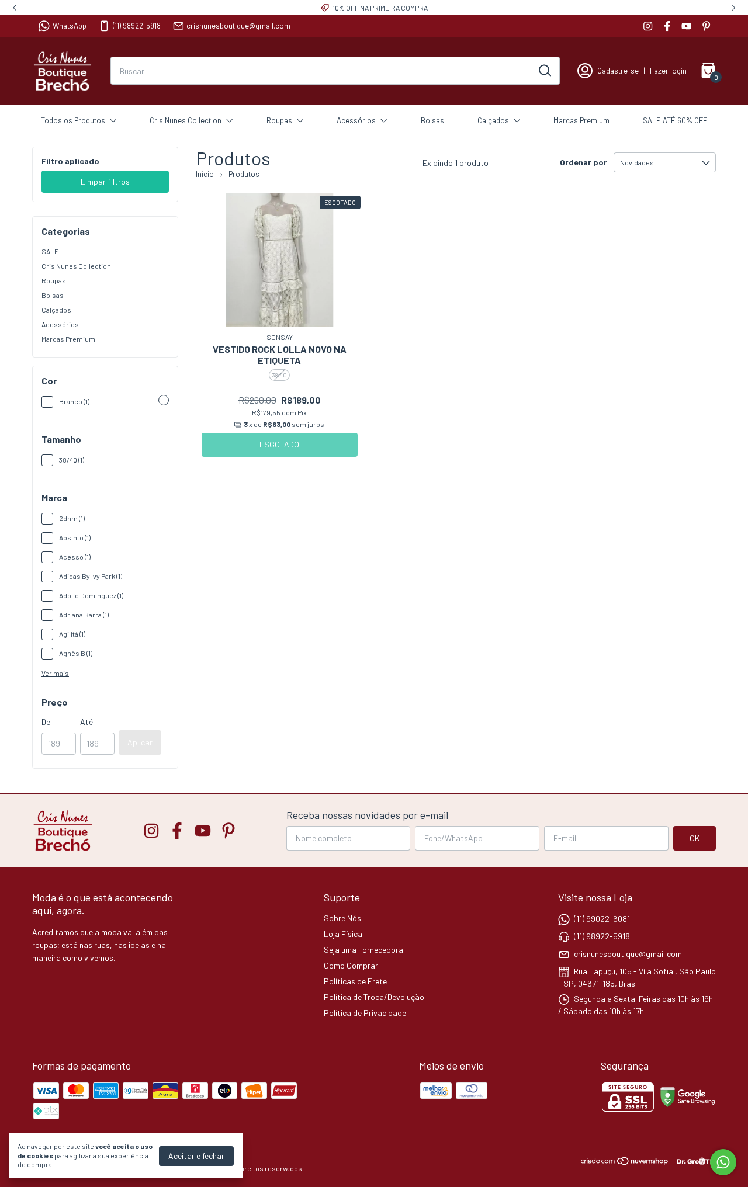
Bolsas (432, 120)
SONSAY (279, 337)
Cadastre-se (618, 70)
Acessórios (356, 120)
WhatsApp (69, 25)
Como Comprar (351, 965)
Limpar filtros (105, 181)
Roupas (279, 120)
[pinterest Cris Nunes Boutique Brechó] (706, 26)
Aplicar (140, 742)
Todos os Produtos (73, 120)
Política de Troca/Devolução (374, 997)
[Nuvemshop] (625, 1163)
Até (86, 722)
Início (205, 174)
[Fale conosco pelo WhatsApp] (723, 1162)
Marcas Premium (581, 120)
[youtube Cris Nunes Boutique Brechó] (686, 26)
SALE (49, 251)
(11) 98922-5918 (137, 25)
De (45, 722)
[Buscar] (544, 70)
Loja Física (343, 934)
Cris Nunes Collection (185, 120)
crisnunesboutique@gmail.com (238, 25)
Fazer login (668, 70)
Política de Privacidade (365, 1013)
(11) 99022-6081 (602, 919)
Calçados (493, 120)
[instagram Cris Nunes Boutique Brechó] (647, 26)
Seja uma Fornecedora (363, 950)
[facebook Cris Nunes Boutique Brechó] (667, 26)
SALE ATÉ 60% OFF (675, 120)
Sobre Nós (342, 918)
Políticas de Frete (355, 981)
